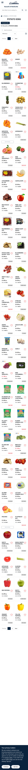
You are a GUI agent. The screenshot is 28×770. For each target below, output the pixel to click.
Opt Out (15, 767)
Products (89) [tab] (5, 23)
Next (16, 38)
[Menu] (2, 2)
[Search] (22, 10)
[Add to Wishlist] (11, 60)
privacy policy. (9, 757)
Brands (6, 16)
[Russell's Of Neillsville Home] (14, 3)
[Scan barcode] (26, 10)
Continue (5, 767)
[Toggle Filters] (26, 34)
